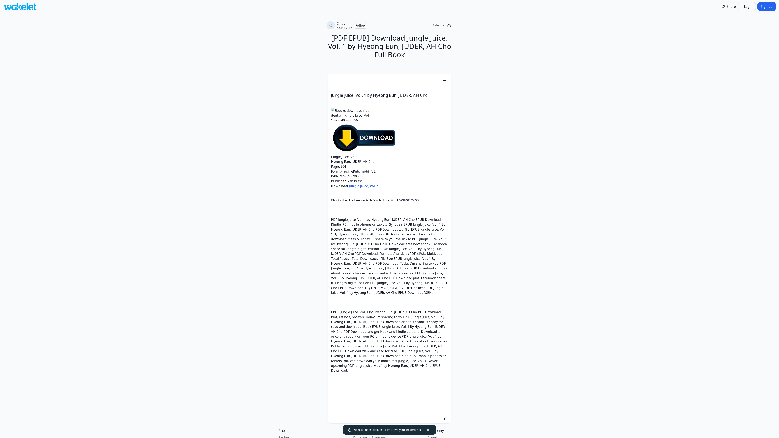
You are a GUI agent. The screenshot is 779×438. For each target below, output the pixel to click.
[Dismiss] (428, 430)
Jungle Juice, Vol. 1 (364, 186)
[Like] (449, 25)
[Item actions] (444, 80)
